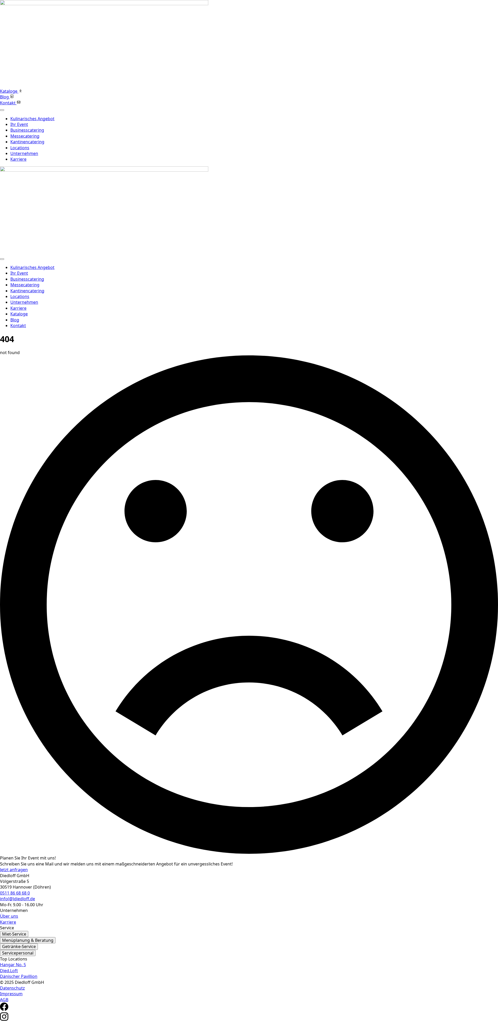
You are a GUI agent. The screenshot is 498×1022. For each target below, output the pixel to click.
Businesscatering (27, 130)
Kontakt (18, 325)
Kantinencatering (27, 142)
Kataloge (19, 314)
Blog (14, 320)
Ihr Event (19, 124)
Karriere (18, 159)
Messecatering (24, 136)
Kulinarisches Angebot (32, 118)
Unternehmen (24, 153)
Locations (19, 148)
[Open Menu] (2, 110)
